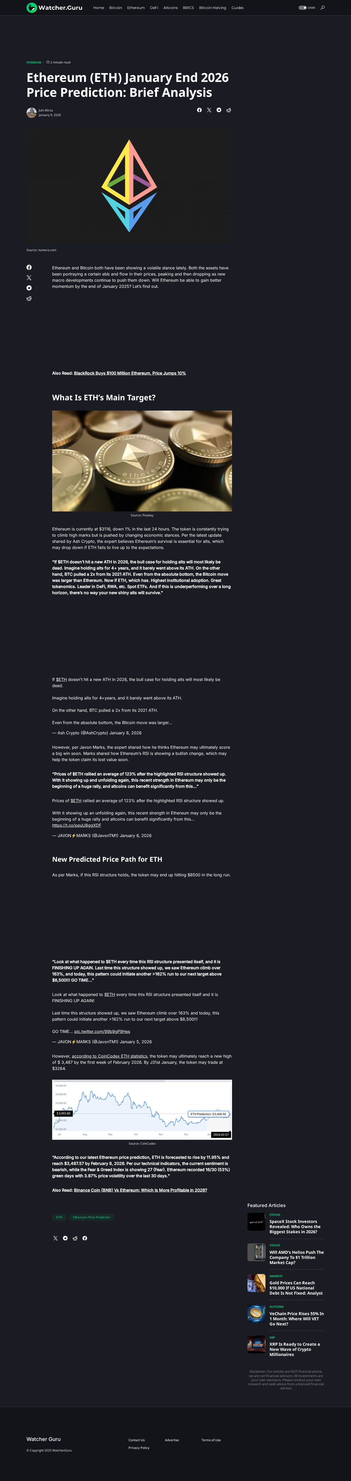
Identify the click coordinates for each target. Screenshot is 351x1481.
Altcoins (277, 1306)
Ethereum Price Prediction (91, 1217)
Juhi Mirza (46, 110)
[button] (306, 8)
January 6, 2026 (136, 835)
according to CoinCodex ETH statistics (109, 1056)
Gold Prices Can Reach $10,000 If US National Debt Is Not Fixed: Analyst (296, 1288)
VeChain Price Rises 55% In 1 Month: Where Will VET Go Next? (297, 1318)
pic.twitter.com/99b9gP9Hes (102, 1031)
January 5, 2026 (136, 1041)
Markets (276, 1276)
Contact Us (136, 1440)
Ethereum (33, 62)
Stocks (275, 1215)
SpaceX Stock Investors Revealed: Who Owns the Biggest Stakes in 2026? (295, 1226)
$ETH (61, 679)
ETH (59, 1217)
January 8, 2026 (125, 732)
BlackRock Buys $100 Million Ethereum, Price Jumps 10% (130, 373)
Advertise (172, 1440)
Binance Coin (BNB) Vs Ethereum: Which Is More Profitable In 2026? (140, 1190)
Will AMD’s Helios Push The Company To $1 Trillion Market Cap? (297, 1257)
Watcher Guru (43, 1439)
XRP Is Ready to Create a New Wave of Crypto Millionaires (295, 1349)
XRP (272, 1337)
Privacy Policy (139, 1448)
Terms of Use (211, 1440)
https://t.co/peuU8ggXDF (76, 825)
